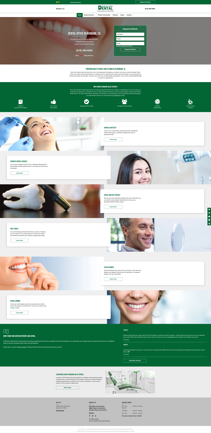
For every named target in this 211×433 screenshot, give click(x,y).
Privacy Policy (81, 429)
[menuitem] (80, 15)
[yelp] (96, 416)
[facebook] (90, 416)
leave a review (22, 347)
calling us (13, 308)
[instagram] (93, 416)
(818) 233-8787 (103, 410)
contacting (116, 95)
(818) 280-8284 (150, 9)
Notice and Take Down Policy (114, 429)
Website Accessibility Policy (127, 429)
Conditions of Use (103, 429)
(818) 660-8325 (101, 408)
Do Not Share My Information (92, 429)
